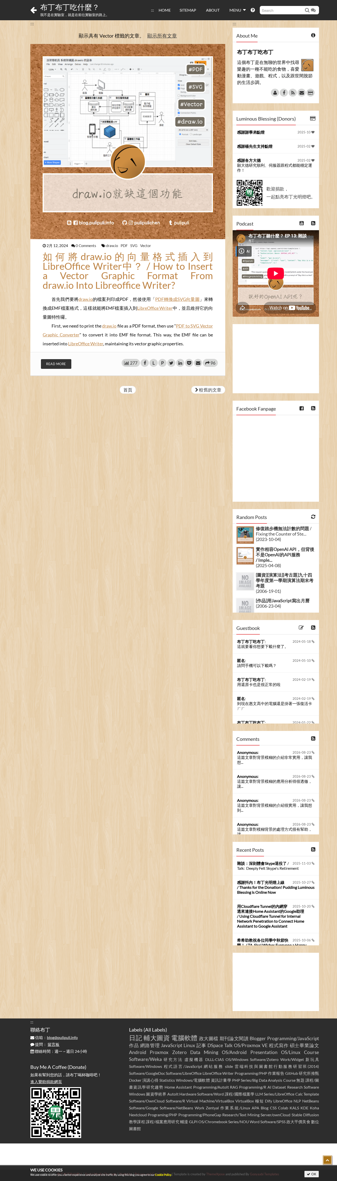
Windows (137, 1094)
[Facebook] (284, 93)
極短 (259, 1100)
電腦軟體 (184, 1037)
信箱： (56, 1037)
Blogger (258, 1038)
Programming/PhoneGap (199, 1114)
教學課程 (137, 1121)
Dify (268, 1100)
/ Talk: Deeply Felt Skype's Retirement (268, 865)
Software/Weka (145, 1059)
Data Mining (204, 1052)
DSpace (215, 1045)
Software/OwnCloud (147, 1100)
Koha (314, 1107)
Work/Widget (292, 1059)
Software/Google (143, 1107)
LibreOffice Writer (154, 308)
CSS (273, 1107)
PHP (236, 1080)
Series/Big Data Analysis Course (268, 1080)
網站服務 (213, 1066)
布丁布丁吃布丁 (251, 641)
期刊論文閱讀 (234, 1038)
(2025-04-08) (268, 565)
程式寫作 (279, 1045)
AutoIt (173, 1094)
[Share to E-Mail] (198, 363)
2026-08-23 (302, 752)
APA (255, 1107)
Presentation (264, 1052)
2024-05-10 (302, 661)
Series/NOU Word (244, 1121)
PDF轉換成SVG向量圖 (177, 299)
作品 (134, 1045)
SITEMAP (188, 10)
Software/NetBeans (176, 1107)
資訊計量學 (221, 1080)
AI (269, 1087)
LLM (259, 1094)
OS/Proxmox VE (251, 1045)
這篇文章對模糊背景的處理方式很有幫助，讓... (274, 831)
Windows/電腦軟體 (193, 1080)
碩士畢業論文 (304, 1045)
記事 (201, 1045)
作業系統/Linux (235, 1107)
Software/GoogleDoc (147, 1073)
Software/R (175, 1100)
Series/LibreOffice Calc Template (291, 1094)
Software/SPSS (272, 1121)
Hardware (187, 1094)
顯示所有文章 (162, 36)
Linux (189, 1045)
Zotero (179, 1052)
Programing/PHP (162, 1114)
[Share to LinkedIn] (180, 363)
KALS (294, 1107)
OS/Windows (236, 1059)
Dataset (279, 1087)
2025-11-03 (302, 863)
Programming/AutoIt (211, 1087)
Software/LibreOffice (184, 1073)
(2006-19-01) (268, 591)
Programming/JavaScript (293, 1038)
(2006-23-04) (268, 606)
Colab (283, 1107)
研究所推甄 (309, 1073)
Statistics (167, 1080)
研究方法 (173, 1059)
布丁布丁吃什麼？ (69, 6)
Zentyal (212, 1107)
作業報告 (276, 1073)
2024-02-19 (302, 680)
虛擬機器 (194, 1059)
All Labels (155, 1030)
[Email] (302, 93)
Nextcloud (138, 1114)
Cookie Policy (163, 1174)
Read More (56, 364)
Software (311, 1087)
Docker (135, 1080)
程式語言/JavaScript (183, 1066)
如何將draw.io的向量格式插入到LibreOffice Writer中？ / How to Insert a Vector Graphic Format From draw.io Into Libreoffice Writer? (128, 271)
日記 (135, 1037)
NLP (297, 1100)
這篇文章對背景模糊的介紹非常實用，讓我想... (274, 760)
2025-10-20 (302, 906)
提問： (46, 1044)
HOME (165, 10)
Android (137, 1052)
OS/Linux (290, 1052)
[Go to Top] (327, 1160)
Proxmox (159, 1052)
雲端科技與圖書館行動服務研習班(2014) (277, 1066)
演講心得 (150, 1080)
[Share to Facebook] (145, 363)
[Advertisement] (276, 358)
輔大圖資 (157, 1037)
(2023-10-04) (268, 539)
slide (229, 1066)
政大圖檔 (209, 1038)
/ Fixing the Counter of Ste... (284, 531)
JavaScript (171, 1045)
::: (152, 10)
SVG (134, 245)
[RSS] (293, 93)
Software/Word (210, 1094)
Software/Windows (145, 1066)
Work (199, 1107)
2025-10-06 (302, 940)
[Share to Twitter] (171, 363)
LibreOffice (282, 1100)
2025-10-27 (302, 882)
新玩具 (312, 1059)
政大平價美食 (298, 1121)
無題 (300, 1080)
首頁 (127, 390)
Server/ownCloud (275, 1114)
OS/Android (234, 1052)
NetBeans (310, 1100)
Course (311, 1052)
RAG (234, 1087)
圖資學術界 (156, 1094)
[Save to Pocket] (189, 363)
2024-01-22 (302, 723)
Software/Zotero (264, 1059)
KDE (304, 1107)
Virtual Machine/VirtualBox (210, 1100)
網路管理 (150, 1045)
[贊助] (310, 93)
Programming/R (252, 1087)
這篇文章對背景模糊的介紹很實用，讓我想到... (274, 807)
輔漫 (184, 1121)
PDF (124, 245)
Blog (264, 1107)
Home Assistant (178, 1087)
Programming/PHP (251, 1073)
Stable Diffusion (305, 1114)
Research (295, 1087)
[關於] (275, 93)
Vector (145, 245)
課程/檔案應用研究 (162, 1121)
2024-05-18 (302, 641)
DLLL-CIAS (214, 1059)
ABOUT (213, 10)
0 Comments (86, 245)
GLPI (193, 1121)
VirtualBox (244, 1100)
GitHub (291, 1073)
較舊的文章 (209, 390)
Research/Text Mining (241, 1114)
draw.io (112, 245)
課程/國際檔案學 (240, 1094)
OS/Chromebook (212, 1121)
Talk (228, 1045)
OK (313, 1174)
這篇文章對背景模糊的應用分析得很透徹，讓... (274, 783)
